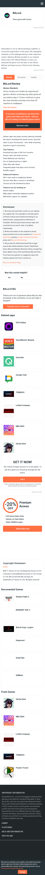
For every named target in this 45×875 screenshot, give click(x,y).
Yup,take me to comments (18, 306)
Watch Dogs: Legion (24, 627)
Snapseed (20, 640)
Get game (21, 77)
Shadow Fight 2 (22, 597)
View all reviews (10, 107)
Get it (22, 479)
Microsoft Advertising (19, 240)
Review (9, 77)
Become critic (22, 125)
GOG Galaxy (21, 322)
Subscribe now (22, 528)
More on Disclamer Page (12, 262)
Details (34, 77)
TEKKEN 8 (20, 392)
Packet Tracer (22, 768)
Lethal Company (23, 405)
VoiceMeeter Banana (25, 340)
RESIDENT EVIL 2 (23, 610)
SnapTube (20, 658)
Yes (9, 277)
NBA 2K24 (20, 426)
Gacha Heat (21, 444)
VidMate (19, 675)
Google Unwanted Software (28, 237)
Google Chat (21, 375)
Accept (22, 872)
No (22, 277)
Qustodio (20, 357)
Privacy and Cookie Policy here (12, 868)
